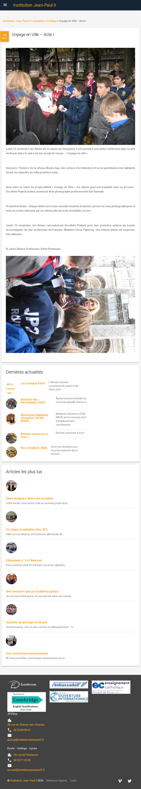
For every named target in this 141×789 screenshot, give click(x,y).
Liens (73, 780)
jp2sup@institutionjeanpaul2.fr (25, 739)
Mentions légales (56, 780)
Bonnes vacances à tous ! (34, 435)
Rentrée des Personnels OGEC (33, 401)
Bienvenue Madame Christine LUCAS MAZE (34, 418)
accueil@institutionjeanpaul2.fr (26, 769)
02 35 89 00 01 (22, 730)
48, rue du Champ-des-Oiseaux (26, 724)
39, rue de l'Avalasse (26, 754)
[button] (5, 5)
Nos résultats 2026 (34, 448)
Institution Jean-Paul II (23, 780)
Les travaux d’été (33, 383)
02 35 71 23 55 (22, 760)
